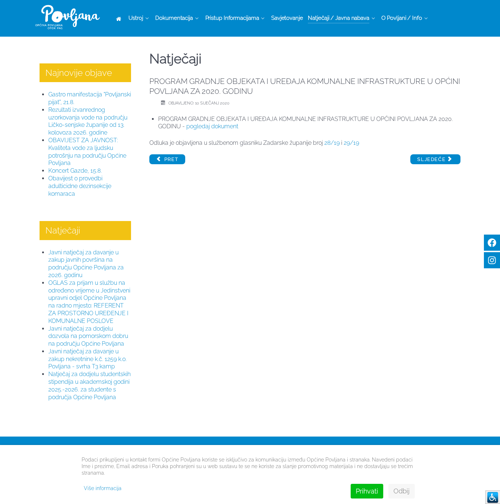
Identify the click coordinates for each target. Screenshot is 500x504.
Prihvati (367, 491)
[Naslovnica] (120, 18)
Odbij (401, 491)
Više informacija (103, 488)
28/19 (332, 142)
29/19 (351, 142)
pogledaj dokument (212, 126)
